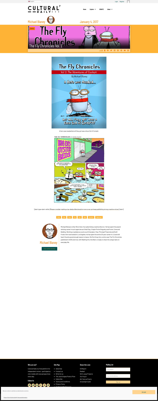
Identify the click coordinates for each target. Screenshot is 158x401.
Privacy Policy (60, 384)
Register (122, 1)
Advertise (59, 369)
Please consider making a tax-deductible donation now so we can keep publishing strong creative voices (84, 209)
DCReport (83, 369)
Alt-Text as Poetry (86, 379)
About (108, 9)
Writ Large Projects (86, 374)
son (80, 217)
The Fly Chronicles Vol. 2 (45, 45)
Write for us (59, 374)
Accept (144, 392)
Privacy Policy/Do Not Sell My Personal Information (15, 397)
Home (84, 9)
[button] (108, 50)
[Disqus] (79, 280)
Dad (64, 217)
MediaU (82, 371)
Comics (32, 28)
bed (85, 217)
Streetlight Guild (85, 382)
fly (75, 217)
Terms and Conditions (63, 381)
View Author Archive (49, 249)
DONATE (101, 9)
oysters (91, 217)
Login (116, 1)
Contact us (59, 371)
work (58, 217)
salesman (99, 217)
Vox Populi (83, 376)
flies (69, 217)
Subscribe (59, 379)
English (32, 1)
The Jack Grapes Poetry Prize (65, 376)
